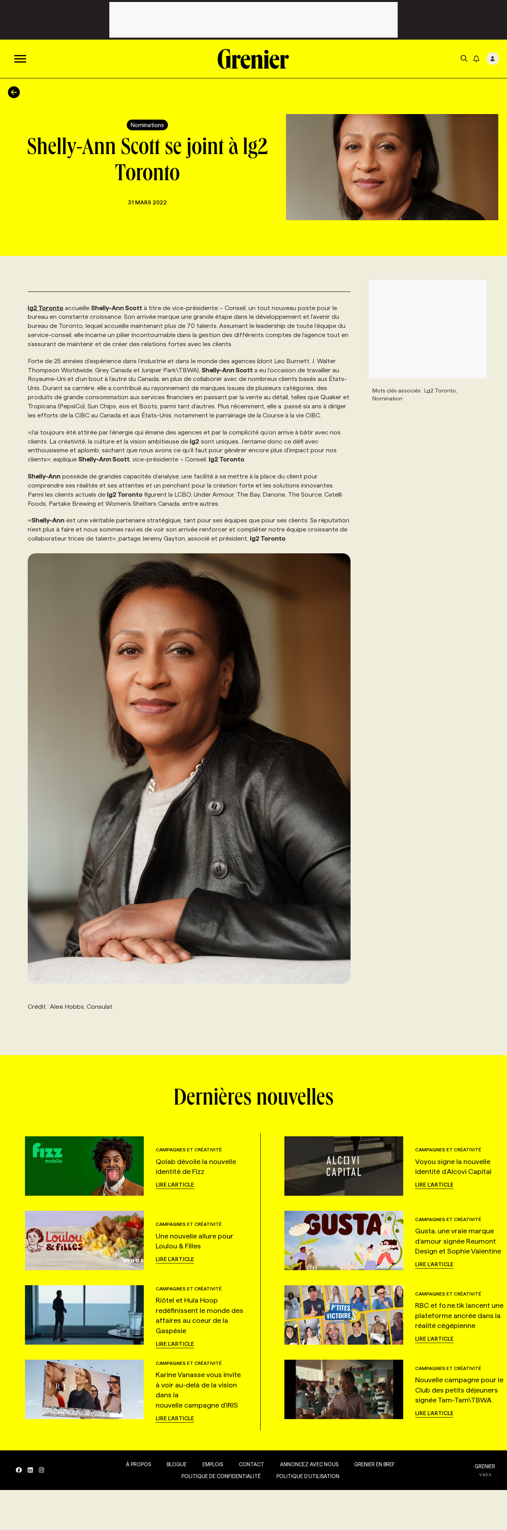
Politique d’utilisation (307, 1476)
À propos (138, 1464)
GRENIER (485, 1466)
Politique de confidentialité (221, 1476)
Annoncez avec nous (309, 1464)
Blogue (177, 1464)
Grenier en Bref (374, 1464)
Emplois (212, 1464)
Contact (251, 1464)
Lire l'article (175, 1184)
